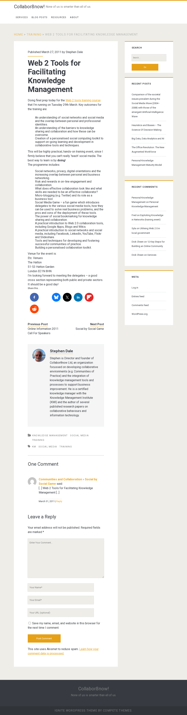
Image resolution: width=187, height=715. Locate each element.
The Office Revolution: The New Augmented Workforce (148, 149)
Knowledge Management (50, 435)
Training (34, 34)
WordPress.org (140, 314)
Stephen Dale (74, 52)
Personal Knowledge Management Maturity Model (147, 162)
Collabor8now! (29, 6)
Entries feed (138, 296)
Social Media (79, 435)
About (74, 17)
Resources (58, 17)
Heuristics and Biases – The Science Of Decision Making (146, 127)
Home (18, 34)
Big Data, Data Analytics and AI (148, 138)
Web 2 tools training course (83, 100)
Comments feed (140, 305)
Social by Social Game (90, 329)
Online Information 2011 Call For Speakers (43, 331)
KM (34, 446)
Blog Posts (40, 17)
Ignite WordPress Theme (76, 710)
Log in (135, 287)
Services (22, 17)
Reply (59, 501)
